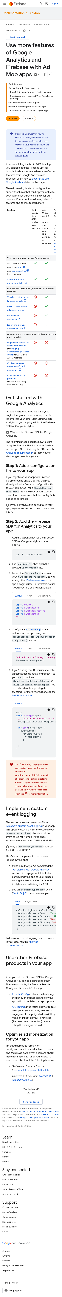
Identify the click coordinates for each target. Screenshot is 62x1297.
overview (18, 1070)
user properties (18, 271)
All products (8, 1270)
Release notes (8, 1221)
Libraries (6, 1156)
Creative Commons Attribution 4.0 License (39, 1111)
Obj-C (23, 893)
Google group (9, 1217)
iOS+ (14, 118)
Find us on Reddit (10, 1179)
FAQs (5, 1231)
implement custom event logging (24, 826)
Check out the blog (11, 1174)
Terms (5, 1283)
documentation (19, 452)
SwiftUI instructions (22, 695)
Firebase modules (36, 580)
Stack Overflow (9, 1212)
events (19, 267)
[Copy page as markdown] (45, 74)
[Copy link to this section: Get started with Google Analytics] (46, 404)
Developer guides (10, 1142)
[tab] (18, 595)
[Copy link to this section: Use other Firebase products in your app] (9, 969)
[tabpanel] (34, 612)
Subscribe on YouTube (12, 1189)
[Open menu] (5, 3)
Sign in (55, 3)
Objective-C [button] (44, 595)
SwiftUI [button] (18, 595)
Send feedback (17, 37)
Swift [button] (29, 595)
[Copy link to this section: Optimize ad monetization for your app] (32, 1039)
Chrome (6, 1255)
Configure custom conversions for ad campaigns (16, 366)
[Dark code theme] (48, 551)
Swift (15, 893)
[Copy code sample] (53, 551)
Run (48, 24)
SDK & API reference (12, 1147)
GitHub (5, 1161)
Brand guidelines (10, 1226)
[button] (31, 434)
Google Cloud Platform (13, 1265)
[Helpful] (24, 30)
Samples (6, 1151)
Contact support (10, 1207)
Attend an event (10, 1194)
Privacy (14, 1283)
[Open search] (41, 3)
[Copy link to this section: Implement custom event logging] (39, 814)
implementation (36, 1070)
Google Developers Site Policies (34, 1117)
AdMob (34, 13)
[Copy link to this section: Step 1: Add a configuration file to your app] (37, 471)
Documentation (13, 13)
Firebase (10, 24)
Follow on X (7, 1184)
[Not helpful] (29, 30)
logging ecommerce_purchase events (18, 351)
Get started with (31, 869)
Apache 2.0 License (50, 1114)
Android (29, 118)
